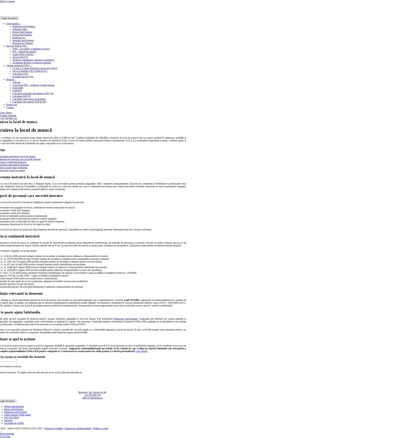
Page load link (7, 433)
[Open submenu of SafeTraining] (20, 24)
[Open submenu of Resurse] (15, 80)
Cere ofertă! (141, 351)
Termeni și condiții (53, 428)
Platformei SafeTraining (125, 318)
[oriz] (23, 15)
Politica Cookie (100, 428)
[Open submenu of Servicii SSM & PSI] (27, 46)
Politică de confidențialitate (78, 428)
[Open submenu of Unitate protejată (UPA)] (31, 66)
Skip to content (7, 1)
